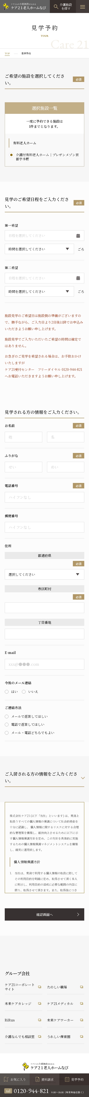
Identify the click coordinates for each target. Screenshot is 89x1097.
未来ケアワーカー (60, 1020)
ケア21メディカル (60, 1003)
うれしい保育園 (58, 1036)
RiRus (10, 1020)
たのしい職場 (57, 987)
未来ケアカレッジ (18, 1003)
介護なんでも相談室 (20, 1036)
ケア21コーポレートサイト (20, 987)
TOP (7, 53)
